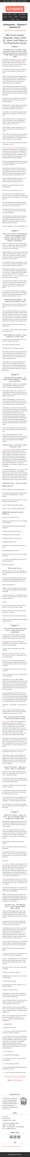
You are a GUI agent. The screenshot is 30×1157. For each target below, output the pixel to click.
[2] (18, 78)
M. (7, 958)
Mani (16, 119)
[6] (23, 391)
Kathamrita (15, 8)
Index (16, 30)
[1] (3, 64)
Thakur (6, 245)
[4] (20, 88)
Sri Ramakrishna (19, 59)
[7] (13, 598)
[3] (17, 81)
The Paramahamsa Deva (11, 148)
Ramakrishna (9, 655)
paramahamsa (15, 275)
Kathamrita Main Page (17, 1080)
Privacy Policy (17, 1146)
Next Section (23, 30)
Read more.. (9, 1109)
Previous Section (8, 30)
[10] (17, 1000)
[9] (8, 967)
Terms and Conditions (7, 1146)
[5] (10, 272)
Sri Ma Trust (18, 1154)
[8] (6, 853)
